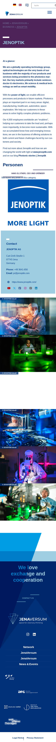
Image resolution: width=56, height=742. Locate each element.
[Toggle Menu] (49, 12)
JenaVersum (19, 23)
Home (6, 23)
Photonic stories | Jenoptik (32, 155)
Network (28, 647)
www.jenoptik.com (42, 152)
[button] (28, 173)
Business (8, 27)
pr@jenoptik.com (21, 273)
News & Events (28, 664)
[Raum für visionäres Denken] (14, 14)
